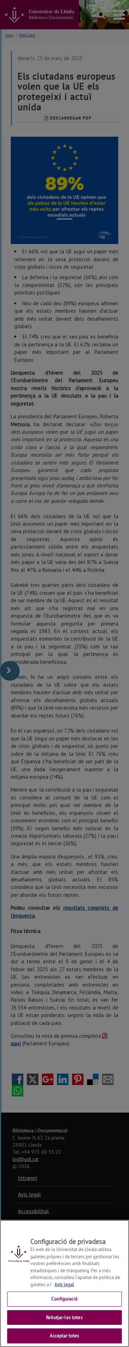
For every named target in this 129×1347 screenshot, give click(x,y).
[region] (64, 1283)
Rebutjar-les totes (64, 1317)
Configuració (64, 1299)
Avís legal (64, 1285)
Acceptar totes (65, 1336)
